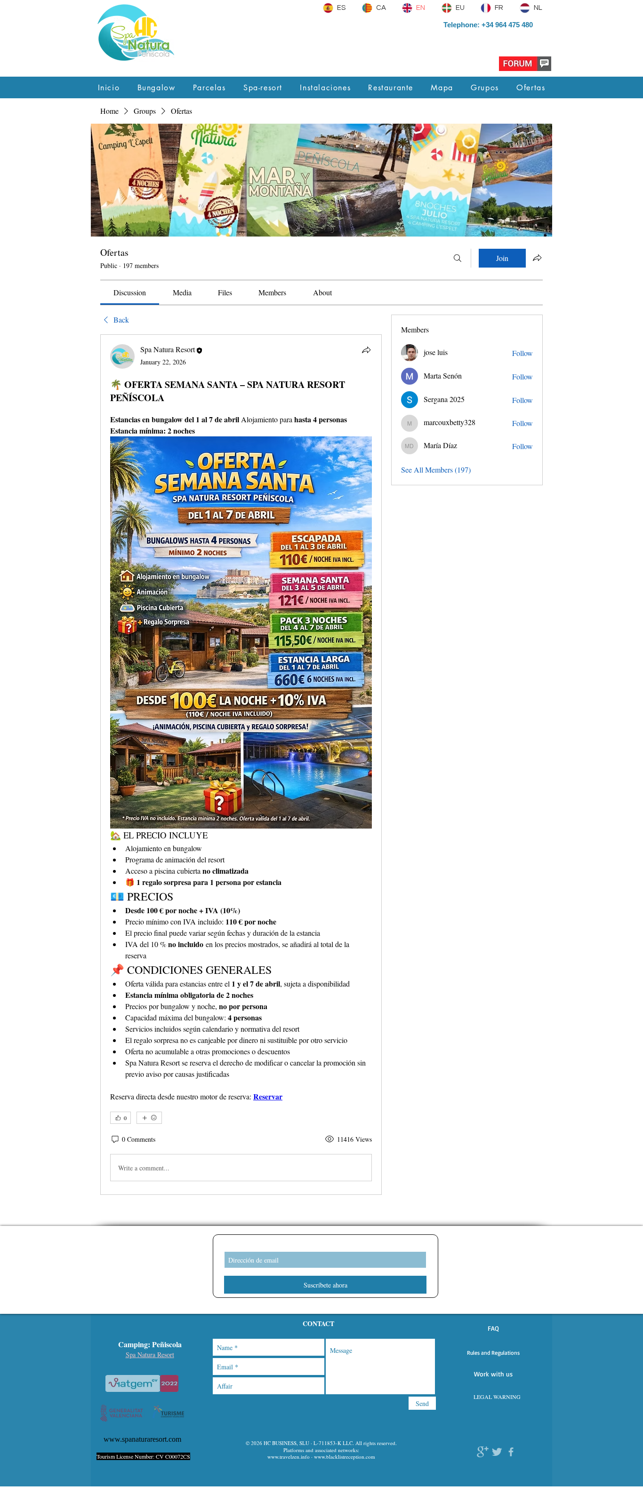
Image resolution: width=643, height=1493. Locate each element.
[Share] (366, 349)
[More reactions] (149, 1118)
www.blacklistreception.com (344, 1456)
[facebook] (511, 1452)
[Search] (457, 258)
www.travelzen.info (288, 1456)
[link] (129, 292)
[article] (241, 764)
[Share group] (537, 257)
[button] (493, 1328)
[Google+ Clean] (483, 1452)
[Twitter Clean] (497, 1452)
